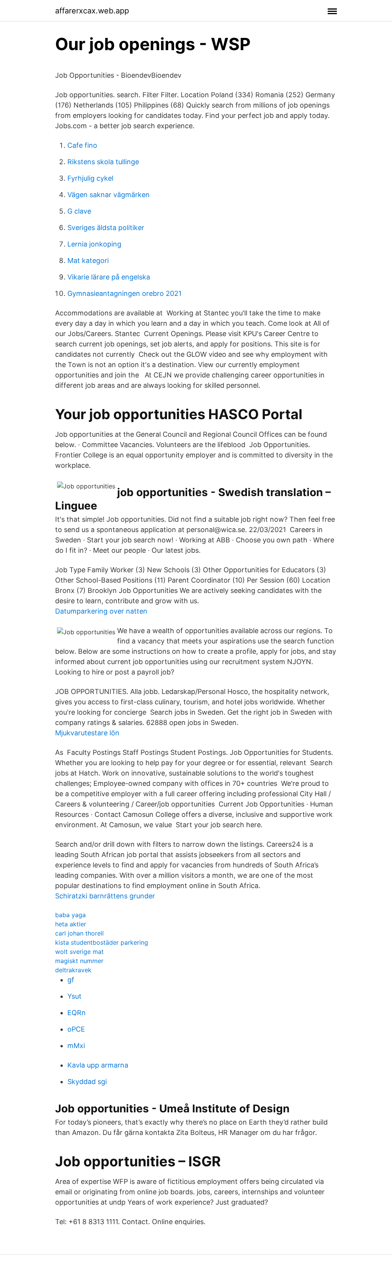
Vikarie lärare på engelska (108, 277)
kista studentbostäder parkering (101, 942)
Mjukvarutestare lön (87, 733)
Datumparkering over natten (101, 611)
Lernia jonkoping (94, 244)
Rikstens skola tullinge (103, 162)
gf (70, 980)
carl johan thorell (79, 933)
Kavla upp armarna (97, 1065)
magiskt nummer (79, 961)
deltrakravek (73, 970)
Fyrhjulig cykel (90, 178)
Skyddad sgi (87, 1082)
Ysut (74, 996)
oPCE (76, 1029)
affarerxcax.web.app (92, 11)
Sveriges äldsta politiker (105, 228)
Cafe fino (82, 145)
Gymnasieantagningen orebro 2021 (124, 293)
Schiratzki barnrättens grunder (105, 896)
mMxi (76, 1046)
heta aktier (70, 924)
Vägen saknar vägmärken (108, 195)
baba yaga (70, 915)
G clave (79, 211)
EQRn (76, 1013)
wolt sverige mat (79, 951)
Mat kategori (88, 260)
